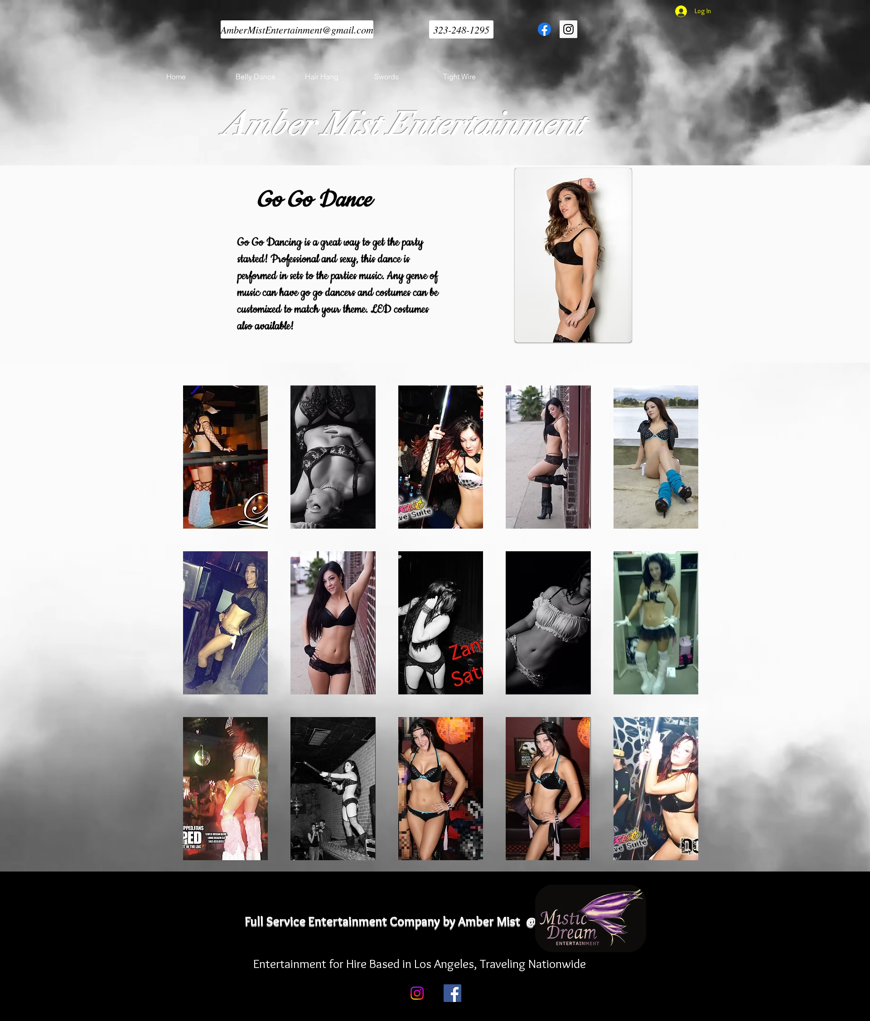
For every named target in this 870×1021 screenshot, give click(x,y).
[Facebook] (452, 993)
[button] (225, 457)
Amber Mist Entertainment (403, 124)
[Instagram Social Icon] (568, 29)
